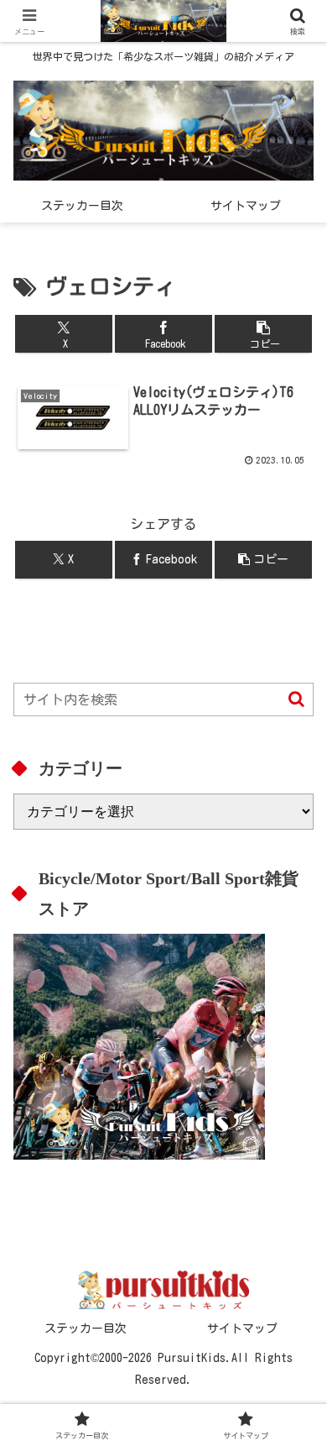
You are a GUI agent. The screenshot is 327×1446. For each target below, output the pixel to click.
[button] (263, 334)
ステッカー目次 (85, 1328)
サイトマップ (242, 1328)
